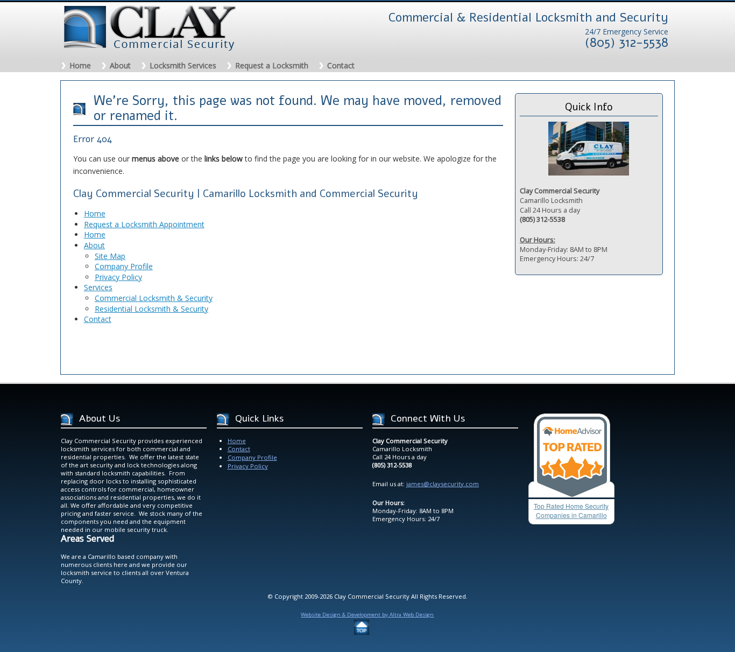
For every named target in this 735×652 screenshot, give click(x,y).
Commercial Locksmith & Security (154, 298)
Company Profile (124, 266)
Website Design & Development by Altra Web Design (367, 614)
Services (98, 287)
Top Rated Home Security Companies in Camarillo (571, 510)
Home (80, 65)
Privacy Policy (118, 277)
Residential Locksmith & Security (151, 309)
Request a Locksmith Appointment (144, 224)
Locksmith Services (183, 65)
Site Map (110, 256)
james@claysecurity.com (442, 484)
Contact (341, 65)
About (120, 65)
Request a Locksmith (271, 65)
